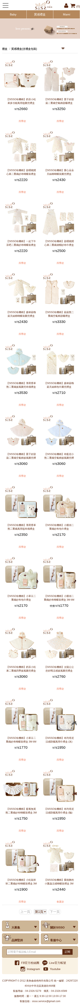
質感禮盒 (40, 14)
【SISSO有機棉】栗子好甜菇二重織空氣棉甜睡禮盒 (59, 101)
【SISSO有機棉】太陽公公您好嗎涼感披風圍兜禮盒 (59, 669)
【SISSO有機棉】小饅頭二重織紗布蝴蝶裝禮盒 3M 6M (59, 598)
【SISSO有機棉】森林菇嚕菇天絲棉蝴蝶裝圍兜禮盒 (21, 314)
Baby (13, 14)
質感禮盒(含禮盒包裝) (24, 48)
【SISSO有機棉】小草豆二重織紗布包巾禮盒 (21, 598)
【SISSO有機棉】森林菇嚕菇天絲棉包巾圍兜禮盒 (59, 385)
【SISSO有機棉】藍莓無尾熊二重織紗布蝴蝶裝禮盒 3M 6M (21, 811)
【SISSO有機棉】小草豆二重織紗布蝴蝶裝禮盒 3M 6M (21, 740)
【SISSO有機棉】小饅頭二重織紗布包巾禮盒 (59, 527)
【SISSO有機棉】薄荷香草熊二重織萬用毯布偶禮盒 (21, 527)
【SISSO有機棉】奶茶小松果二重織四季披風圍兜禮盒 (21, 669)
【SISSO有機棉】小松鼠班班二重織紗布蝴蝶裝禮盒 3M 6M (21, 881)
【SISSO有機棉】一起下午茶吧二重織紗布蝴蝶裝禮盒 (21, 243)
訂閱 (67, 951)
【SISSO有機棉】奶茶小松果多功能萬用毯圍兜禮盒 (21, 101)
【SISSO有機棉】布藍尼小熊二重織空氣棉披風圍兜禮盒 (59, 456)
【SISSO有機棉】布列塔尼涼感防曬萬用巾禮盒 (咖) (59, 811)
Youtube (55, 969)
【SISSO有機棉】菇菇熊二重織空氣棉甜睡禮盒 (59, 314)
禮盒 (4, 48)
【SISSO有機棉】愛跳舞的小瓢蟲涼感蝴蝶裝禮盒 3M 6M (59, 881)
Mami (66, 14)
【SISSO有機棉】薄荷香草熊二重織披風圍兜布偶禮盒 (21, 385)
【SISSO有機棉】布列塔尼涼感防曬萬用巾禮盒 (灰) (59, 740)
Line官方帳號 (57, 962)
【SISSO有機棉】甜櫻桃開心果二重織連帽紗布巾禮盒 (59, 243)
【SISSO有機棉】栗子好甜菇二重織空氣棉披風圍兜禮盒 (21, 456)
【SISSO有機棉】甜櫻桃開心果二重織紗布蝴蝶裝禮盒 (21, 172)
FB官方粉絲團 (30, 962)
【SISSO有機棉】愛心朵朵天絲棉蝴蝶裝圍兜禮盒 (59, 172)
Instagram (33, 969)
